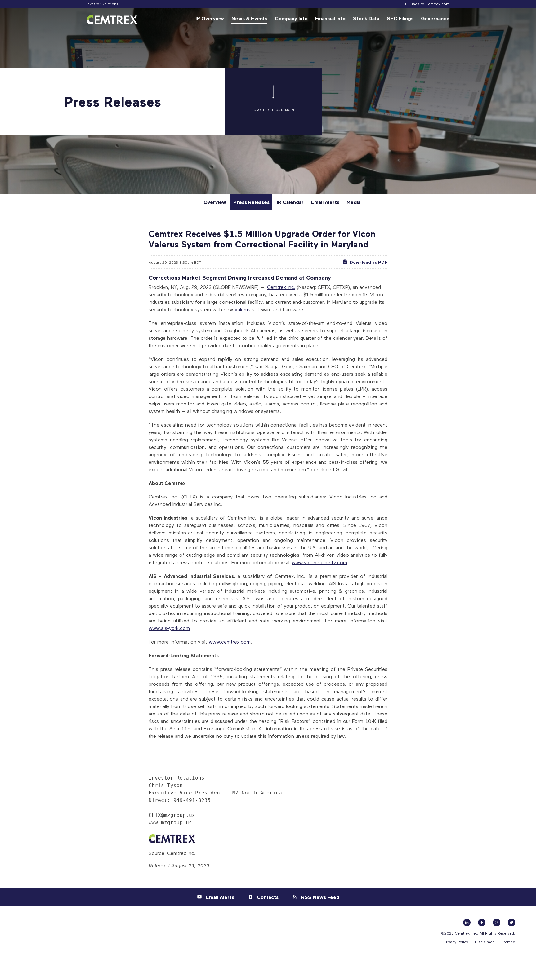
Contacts (268, 897)
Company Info (291, 18)
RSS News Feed (320, 897)
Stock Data (366, 18)
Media (353, 202)
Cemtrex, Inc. (466, 933)
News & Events (249, 18)
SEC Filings (400, 18)
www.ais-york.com (169, 628)
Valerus (242, 309)
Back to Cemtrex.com (429, 4)
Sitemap (507, 942)
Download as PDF (368, 262)
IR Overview (209, 18)
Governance (435, 18)
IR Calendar (290, 202)
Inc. (290, 287)
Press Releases (251, 202)
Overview (214, 202)
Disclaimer (484, 942)
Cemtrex (276, 287)
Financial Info (330, 18)
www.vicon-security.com (319, 562)
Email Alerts (325, 202)
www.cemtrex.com (230, 641)
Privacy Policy (456, 942)
